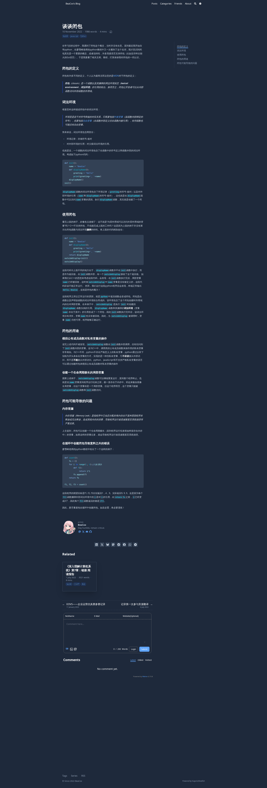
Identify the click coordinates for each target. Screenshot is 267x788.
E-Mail (96, 616)
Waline (144, 676)
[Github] (90, 531)
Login (133, 649)
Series (74, 775)
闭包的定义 (182, 46)
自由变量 (87, 120)
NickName (69, 616)
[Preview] (75, 649)
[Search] (195, 4)
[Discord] (87, 531)
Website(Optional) (131, 616)
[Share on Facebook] (124, 544)
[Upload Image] (71, 649)
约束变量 (118, 116)
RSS (83, 775)
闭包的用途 (182, 58)
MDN (116, 75)
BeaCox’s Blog (73, 3)
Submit (144, 649)
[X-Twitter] (83, 531)
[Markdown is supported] (67, 649)
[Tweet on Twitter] (102, 544)
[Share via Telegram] (135, 544)
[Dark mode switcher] (200, 4)
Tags (64, 775)
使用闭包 (181, 54)
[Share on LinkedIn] (96, 544)
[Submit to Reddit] (119, 544)
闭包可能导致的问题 (187, 63)
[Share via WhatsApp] (130, 544)
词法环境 (181, 50)
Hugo (194, 781)
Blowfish (201, 781)
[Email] (79, 531)
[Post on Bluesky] (107, 544)
